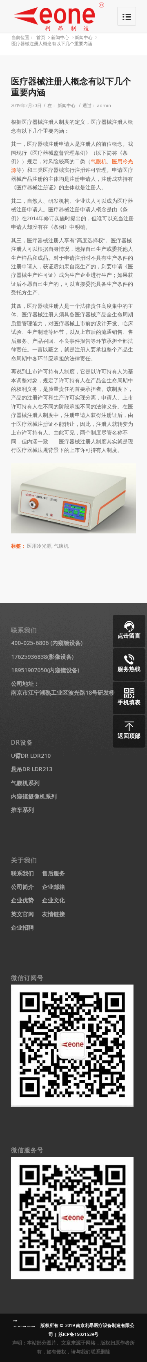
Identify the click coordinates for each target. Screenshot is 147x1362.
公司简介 (22, 886)
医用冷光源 (39, 545)
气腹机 (99, 161)
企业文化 (53, 900)
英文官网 (22, 914)
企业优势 (22, 900)
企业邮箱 (53, 886)
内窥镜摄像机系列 (34, 796)
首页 (40, 37)
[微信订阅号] (72, 1104)
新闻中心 (60, 37)
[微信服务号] (72, 1277)
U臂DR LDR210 (31, 755)
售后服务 (53, 873)
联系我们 (22, 873)
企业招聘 (22, 927)
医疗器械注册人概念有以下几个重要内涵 (71, 86)
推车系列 (22, 810)
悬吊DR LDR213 (31, 769)
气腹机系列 (25, 783)
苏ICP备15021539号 (78, 1334)
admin (104, 105)
